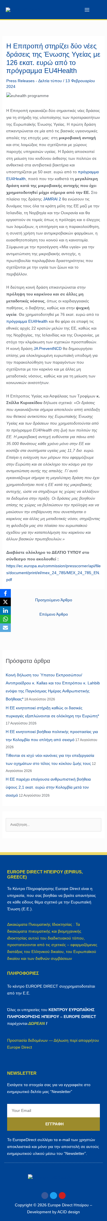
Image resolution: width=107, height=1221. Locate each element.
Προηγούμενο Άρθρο (53, 600)
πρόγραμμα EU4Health (27, 321)
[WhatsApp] (5, 619)
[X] (5, 602)
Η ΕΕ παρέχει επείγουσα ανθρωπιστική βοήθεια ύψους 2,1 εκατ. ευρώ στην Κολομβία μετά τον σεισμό (48, 787)
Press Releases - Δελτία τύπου (34, 80)
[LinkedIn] (5, 610)
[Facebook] (5, 593)
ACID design (68, 1212)
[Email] (5, 627)
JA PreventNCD (48, 348)
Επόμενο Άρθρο (53, 614)
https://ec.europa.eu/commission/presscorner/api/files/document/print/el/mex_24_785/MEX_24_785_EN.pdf (53, 573)
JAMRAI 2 (52, 199)
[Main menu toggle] (87, 9)
